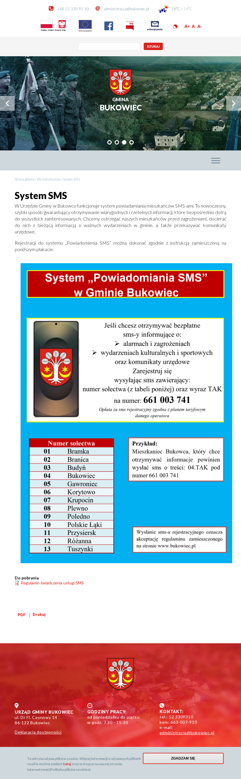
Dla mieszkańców (49, 179)
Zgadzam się (183, 758)
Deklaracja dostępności (38, 732)
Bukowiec (121, 104)
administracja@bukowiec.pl (126, 8)
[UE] (85, 30)
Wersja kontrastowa (175, 26)
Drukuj (39, 614)
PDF (22, 614)
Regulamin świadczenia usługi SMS (52, 582)
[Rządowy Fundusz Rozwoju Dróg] (53, 30)
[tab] (109, 142)
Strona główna (25, 179)
